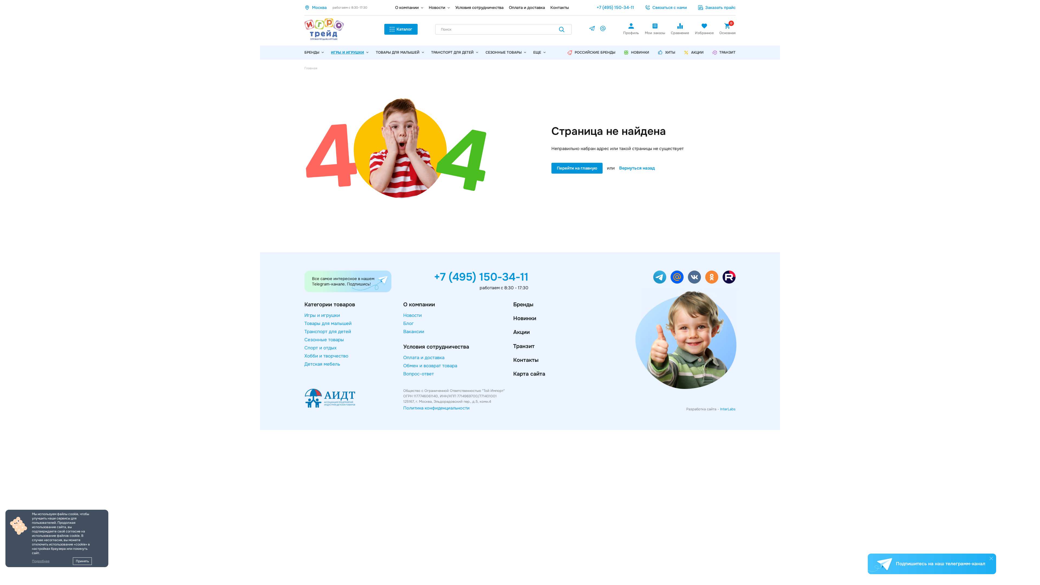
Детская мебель (322, 364)
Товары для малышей (398, 52)
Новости (437, 7)
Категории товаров (329, 304)
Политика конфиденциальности (436, 408)
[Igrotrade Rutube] (729, 277)
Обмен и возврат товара (430, 366)
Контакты (559, 7)
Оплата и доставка (527, 7)
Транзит (524, 346)
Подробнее (41, 561)
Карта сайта (529, 373)
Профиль (631, 33)
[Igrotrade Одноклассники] (711, 277)
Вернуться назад (637, 168)
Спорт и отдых (320, 348)
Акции (521, 332)
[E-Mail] (603, 29)
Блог (408, 323)
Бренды (523, 304)
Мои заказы (655, 33)
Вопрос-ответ (418, 374)
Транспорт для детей (452, 52)
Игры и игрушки (347, 52)
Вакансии (413, 331)
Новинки (524, 318)
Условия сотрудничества (479, 7)
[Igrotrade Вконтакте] (694, 277)
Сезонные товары (504, 52)
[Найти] (561, 30)
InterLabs (728, 409)
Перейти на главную (577, 168)
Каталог (404, 29)
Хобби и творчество (326, 356)
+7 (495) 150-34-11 (615, 7)
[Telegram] (592, 29)
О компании (407, 7)
